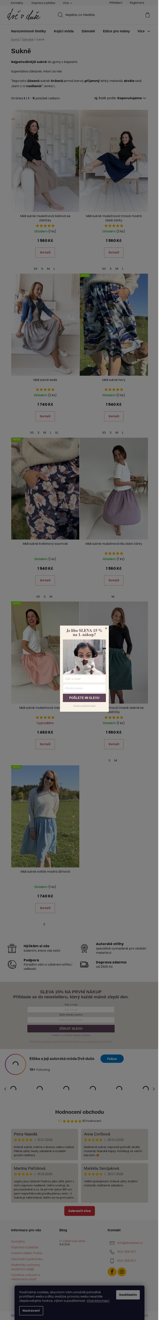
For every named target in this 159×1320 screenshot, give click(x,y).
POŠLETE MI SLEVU (84, 698)
